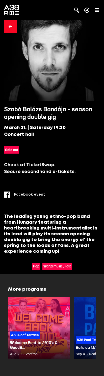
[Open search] (77, 10)
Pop (36, 266)
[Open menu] (97, 10)
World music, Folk (57, 266)
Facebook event (29, 194)
